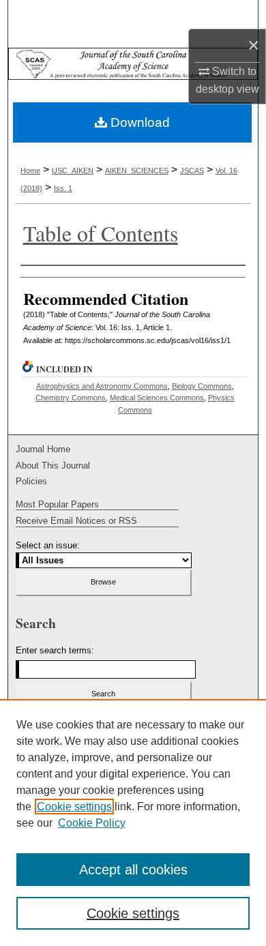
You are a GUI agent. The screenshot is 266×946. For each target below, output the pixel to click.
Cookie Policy (91, 823)
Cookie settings (74, 806)
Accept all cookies (133, 869)
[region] (133, 822)
